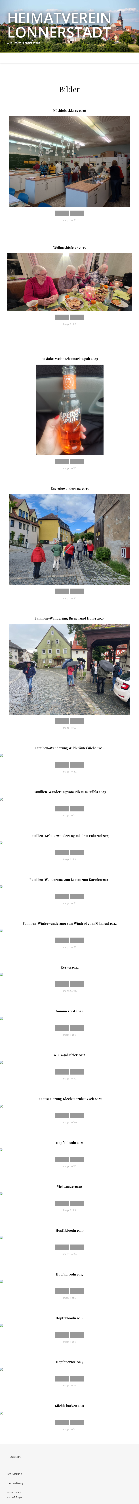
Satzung (17, 1473)
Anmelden (17, 1457)
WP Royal (17, 1497)
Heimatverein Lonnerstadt (59, 24)
